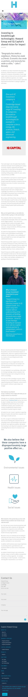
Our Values (4, 634)
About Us (4, 632)
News (3, 673)
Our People (4, 661)
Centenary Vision (13, 400)
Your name (3, 594)
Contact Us (4, 683)
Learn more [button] (5, 690)
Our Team (4, 659)
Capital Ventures (5, 649)
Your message (4, 610)
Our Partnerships (5, 663)
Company (3, 605)
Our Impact (4, 668)
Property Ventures (5, 641)
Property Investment (6, 644)
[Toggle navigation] (2, 11)
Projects (3, 654)
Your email (3, 599)
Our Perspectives (5, 678)
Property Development (6, 642)
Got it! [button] (4, 694)
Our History (4, 635)
